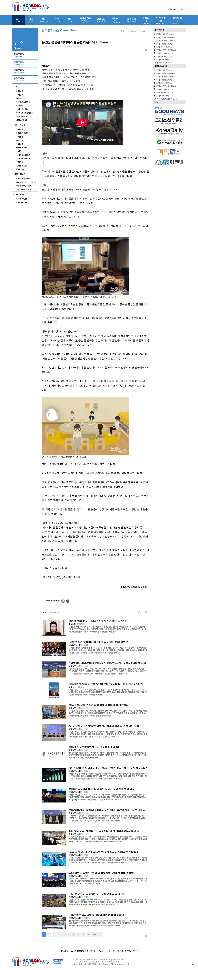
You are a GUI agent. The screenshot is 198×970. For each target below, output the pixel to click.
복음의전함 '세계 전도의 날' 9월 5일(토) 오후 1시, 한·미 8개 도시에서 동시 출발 (111, 684)
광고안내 (102, 951)
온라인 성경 (177, 20)
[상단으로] (193, 965)
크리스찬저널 (21, 120)
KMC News (21, 169)
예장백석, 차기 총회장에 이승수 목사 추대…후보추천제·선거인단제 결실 (108, 810)
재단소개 (131, 20)
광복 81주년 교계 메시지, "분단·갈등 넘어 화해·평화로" (99, 642)
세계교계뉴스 (20, 71)
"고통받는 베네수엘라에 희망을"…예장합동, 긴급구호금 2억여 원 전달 (107, 663)
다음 (94, 934)
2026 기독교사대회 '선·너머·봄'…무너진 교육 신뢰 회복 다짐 (102, 789)
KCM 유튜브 (161, 20)
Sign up (173, 9)
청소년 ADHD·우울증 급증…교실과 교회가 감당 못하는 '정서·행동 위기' (108, 768)
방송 (31, 20)
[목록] (146, 49)
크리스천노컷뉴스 (23, 155)
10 (88, 934)
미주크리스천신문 (23, 102)
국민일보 (19, 129)
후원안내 (146, 20)
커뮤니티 (101, 20)
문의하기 (91, 951)
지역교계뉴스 (20, 79)
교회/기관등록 (77, 951)
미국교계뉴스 (20, 55)
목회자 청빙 (85, 20)
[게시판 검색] (139, 612)
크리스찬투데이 (22, 116)
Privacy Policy (131, 951)
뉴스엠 (19, 98)
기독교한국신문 (22, 133)
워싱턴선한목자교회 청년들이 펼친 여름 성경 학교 (96, 915)
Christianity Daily (23, 179)
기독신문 (19, 137)
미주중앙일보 (21, 199)
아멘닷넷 (19, 106)
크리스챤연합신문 (23, 158)
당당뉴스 (19, 144)
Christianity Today (23, 186)
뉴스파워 (19, 140)
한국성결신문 (21, 166)
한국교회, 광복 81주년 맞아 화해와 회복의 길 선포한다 (98, 705)
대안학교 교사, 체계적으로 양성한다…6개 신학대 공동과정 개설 (104, 831)
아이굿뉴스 (20, 151)
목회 (44, 20)
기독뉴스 (19, 91)
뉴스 (18, 20)
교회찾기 (116, 20)
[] (142, 587)
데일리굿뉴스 (21, 148)
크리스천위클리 (22, 109)
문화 (70, 20)
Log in (182, 9)
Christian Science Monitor (27, 182)
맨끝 (99, 934)
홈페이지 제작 (114, 951)
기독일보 (19, 95)
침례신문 (19, 162)
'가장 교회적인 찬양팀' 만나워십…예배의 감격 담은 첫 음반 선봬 (104, 726)
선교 (57, 20)
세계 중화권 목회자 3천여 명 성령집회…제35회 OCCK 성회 (101, 873)
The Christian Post (24, 189)
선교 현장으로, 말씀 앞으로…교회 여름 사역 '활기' (96, 894)
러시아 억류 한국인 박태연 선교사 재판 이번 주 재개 (97, 621)
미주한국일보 (21, 203)
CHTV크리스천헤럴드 (24, 113)
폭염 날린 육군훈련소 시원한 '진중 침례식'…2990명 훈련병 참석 (104, 852)
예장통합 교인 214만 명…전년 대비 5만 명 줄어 (94, 747)
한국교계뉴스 (20, 63)
